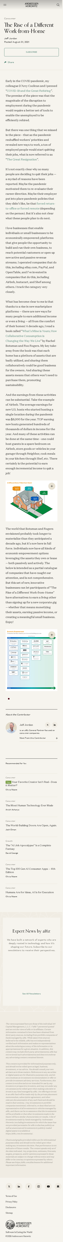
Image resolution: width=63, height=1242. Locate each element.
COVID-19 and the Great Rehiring (29, 90)
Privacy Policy (12, 1201)
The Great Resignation (22, 159)
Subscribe (31, 52)
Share (11, 62)
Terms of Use (11, 1196)
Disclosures (11, 1207)
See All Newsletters (31, 993)
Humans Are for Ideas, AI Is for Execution (30, 892)
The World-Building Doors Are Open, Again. (31, 825)
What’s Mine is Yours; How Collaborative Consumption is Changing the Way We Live (31, 336)
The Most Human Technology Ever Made (29, 805)
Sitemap (9, 1213)
